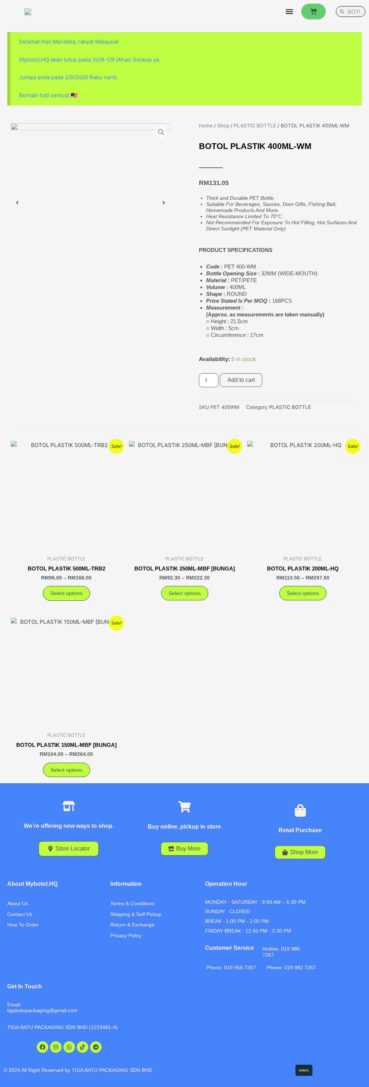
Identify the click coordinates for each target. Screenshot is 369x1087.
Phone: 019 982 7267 (291, 967)
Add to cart (241, 380)
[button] (289, 12)
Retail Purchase (300, 830)
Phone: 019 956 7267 (231, 967)
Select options (66, 593)
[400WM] (90, 202)
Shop (223, 125)
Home (206, 125)
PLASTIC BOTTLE (255, 125)
